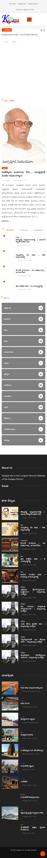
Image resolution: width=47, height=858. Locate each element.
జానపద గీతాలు (19, 268)
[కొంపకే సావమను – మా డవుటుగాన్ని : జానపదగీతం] (10, 544)
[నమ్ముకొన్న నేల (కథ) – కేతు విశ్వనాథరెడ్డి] (10, 529)
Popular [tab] (24, 230)
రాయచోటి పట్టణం (27, 766)
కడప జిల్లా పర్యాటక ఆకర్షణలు (32, 688)
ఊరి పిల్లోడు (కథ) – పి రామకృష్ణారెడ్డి (29, 286)
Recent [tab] (10, 230)
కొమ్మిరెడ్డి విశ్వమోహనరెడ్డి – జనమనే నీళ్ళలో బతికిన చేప (20, 34)
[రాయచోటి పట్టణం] (10, 766)
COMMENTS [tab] (38, 230)
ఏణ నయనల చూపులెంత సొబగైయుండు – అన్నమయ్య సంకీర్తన (33, 608)
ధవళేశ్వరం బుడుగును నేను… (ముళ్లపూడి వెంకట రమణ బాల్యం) (23, 174)
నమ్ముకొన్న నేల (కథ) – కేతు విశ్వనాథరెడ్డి (30, 256)
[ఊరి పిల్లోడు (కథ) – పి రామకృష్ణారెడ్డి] (10, 560)
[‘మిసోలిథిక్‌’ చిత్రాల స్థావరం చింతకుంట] (10, 828)
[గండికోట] (10, 782)
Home (6, 41)
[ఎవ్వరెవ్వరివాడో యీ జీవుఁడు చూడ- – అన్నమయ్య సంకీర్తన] (10, 641)
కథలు (17, 252)
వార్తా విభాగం (6, 180)
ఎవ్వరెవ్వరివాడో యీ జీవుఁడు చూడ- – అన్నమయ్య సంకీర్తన (33, 640)
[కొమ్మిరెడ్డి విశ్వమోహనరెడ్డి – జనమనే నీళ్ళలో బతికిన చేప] (10, 513)
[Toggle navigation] (29, 19)
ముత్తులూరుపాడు (27, 734)
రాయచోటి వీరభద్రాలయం (30, 797)
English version (33, 3)
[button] (41, 30)
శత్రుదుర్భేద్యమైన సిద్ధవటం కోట (32, 813)
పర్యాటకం (23, 685)
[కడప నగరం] (10, 703)
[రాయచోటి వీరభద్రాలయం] (10, 797)
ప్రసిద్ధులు (18, 237)
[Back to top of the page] (42, 854)
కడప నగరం (25, 703)
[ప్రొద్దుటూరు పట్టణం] (10, 719)
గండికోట (24, 781)
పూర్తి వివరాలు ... (6, 221)
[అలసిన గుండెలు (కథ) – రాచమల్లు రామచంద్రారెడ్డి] (10, 576)
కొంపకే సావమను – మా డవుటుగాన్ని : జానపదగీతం (30, 271)
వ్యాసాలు (5, 168)
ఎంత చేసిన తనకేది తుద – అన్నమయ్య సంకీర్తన (33, 625)
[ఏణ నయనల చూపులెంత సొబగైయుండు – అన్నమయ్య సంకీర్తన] (10, 608)
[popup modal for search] (44, 19)
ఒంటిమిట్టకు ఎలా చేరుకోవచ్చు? (32, 750)
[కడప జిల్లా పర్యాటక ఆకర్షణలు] (10, 688)
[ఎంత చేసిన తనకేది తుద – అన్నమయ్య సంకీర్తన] (10, 625)
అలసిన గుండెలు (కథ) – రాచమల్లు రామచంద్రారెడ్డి (33, 575)
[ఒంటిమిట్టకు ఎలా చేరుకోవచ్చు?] (10, 750)
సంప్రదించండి (22, 3)
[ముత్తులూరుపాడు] (10, 735)
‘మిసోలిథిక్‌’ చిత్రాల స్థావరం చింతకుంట (33, 828)
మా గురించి (12, 3)
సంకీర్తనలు (23, 587)
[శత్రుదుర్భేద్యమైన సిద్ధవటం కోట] (10, 813)
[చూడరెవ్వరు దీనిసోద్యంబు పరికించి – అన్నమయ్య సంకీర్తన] (10, 656)
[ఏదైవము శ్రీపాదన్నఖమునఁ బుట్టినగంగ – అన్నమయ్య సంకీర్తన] (10, 591)
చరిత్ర (22, 732)
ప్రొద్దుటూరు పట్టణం (28, 719)
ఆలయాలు (23, 794)
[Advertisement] (23, 72)
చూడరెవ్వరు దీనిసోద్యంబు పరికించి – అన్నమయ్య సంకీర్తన (33, 656)
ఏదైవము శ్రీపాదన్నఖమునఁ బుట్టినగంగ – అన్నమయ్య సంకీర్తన (33, 592)
